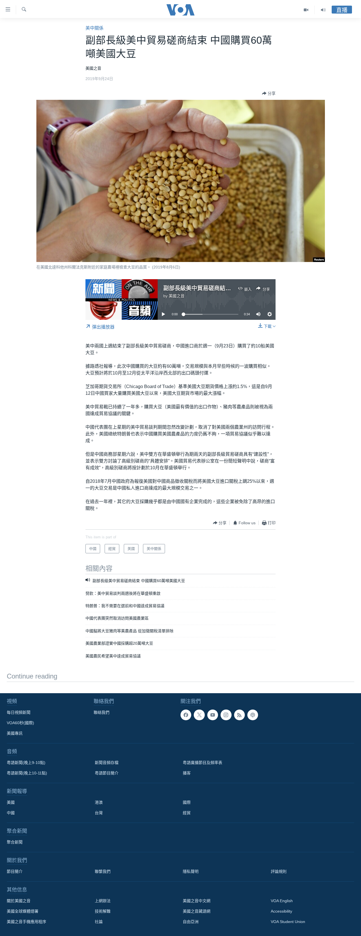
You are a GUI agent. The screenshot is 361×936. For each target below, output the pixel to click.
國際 (187, 802)
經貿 (187, 813)
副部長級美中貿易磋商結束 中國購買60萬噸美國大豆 (229, 288)
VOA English (282, 900)
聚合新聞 (15, 842)
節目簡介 (15, 871)
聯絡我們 (101, 712)
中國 (11, 813)
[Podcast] (252, 715)
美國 (11, 802)
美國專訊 (15, 733)
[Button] (269, 93)
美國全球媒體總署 (22, 911)
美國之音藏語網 (196, 911)
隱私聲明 (191, 871)
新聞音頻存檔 (106, 762)
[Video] (306, 10)
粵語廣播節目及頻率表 (202, 762)
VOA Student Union (288, 921)
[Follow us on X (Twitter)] (199, 715)
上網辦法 (103, 900)
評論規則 (279, 871)
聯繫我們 (103, 871)
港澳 (99, 802)
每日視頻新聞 (18, 712)
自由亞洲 (191, 921)
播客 (187, 773)
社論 (99, 921)
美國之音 (176, 296)
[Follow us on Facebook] (185, 715)
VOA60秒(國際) (20, 723)
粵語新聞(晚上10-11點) (27, 773)
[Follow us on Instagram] (226, 715)
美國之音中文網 (196, 900)
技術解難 (103, 911)
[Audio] (323, 10)
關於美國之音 (18, 900)
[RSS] (239, 715)
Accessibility (281, 911)
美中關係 (94, 28)
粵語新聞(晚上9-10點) (26, 762)
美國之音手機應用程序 (26, 921)
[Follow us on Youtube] (212, 715)
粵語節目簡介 (106, 773)
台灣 (99, 813)
